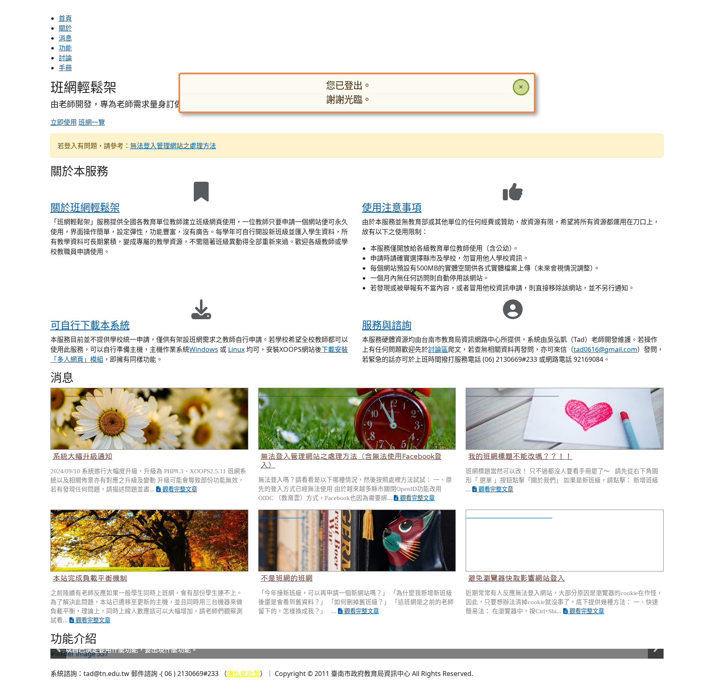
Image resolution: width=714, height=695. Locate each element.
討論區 (438, 349)
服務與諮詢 (387, 325)
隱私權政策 (243, 673)
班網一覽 (92, 122)
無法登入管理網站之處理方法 (173, 145)
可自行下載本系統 (90, 325)
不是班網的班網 (287, 578)
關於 (65, 28)
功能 (65, 47)
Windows (203, 349)
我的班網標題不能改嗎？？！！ (520, 456)
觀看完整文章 (179, 489)
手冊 (65, 67)
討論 (65, 57)
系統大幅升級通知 (82, 456)
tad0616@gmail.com (605, 349)
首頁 (65, 18)
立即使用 (63, 122)
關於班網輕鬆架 (85, 207)
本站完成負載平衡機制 (90, 578)
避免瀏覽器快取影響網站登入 (516, 578)
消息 (65, 38)
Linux (236, 349)
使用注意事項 (391, 207)
